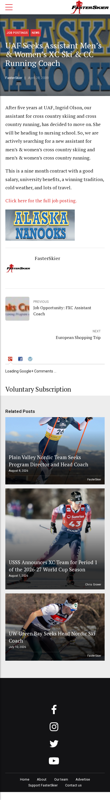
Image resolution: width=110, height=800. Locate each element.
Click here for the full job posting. (41, 201)
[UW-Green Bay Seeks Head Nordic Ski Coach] (54, 627)
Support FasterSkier (43, 785)
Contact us (73, 785)
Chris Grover (93, 584)
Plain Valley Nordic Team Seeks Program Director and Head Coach (48, 460)
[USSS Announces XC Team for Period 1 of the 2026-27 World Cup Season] (54, 538)
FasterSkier (13, 78)
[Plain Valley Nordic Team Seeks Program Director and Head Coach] (54, 450)
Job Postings (17, 32)
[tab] (10, 359)
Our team (61, 779)
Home (24, 779)
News (36, 32)
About (41, 779)
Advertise (83, 779)
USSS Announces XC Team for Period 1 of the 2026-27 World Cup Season (53, 565)
